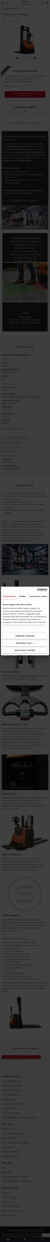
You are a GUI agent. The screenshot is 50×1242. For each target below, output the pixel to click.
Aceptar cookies (25, 636)
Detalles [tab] (22, 596)
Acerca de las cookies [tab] (38, 596)
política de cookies (11, 628)
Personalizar (24, 643)
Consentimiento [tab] (9, 596)
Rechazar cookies (25, 650)
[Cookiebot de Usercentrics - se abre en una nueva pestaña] (37, 589)
